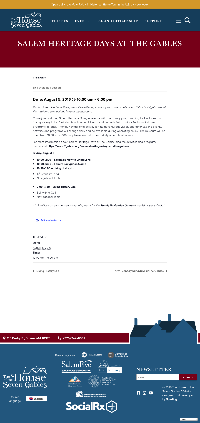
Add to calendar (49, 219)
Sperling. (172, 399)
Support (153, 21)
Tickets (60, 21)
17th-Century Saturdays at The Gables (139, 271)
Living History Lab (47, 271)
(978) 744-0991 (73, 338)
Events (82, 21)
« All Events (39, 77)
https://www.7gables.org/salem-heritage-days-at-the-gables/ (89, 146)
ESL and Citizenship (117, 21)
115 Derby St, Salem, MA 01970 (28, 338)
